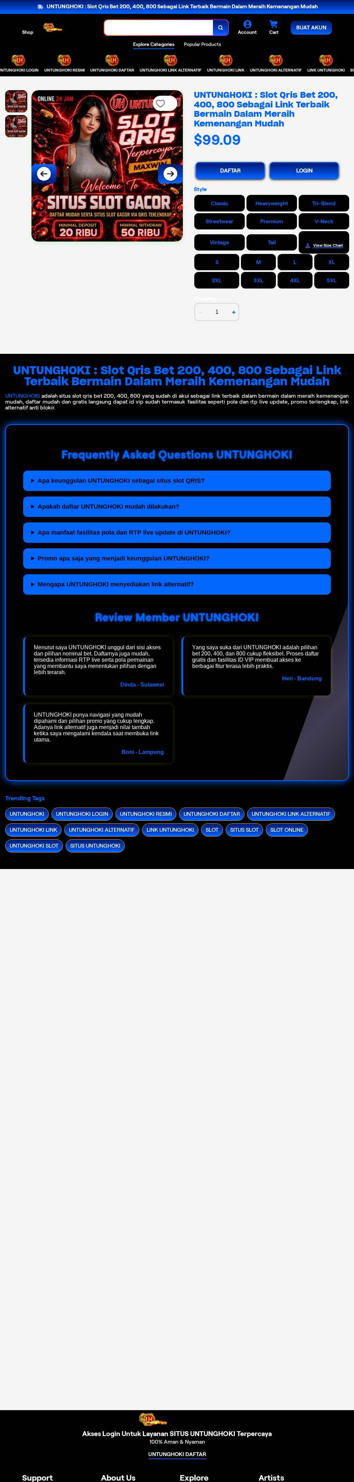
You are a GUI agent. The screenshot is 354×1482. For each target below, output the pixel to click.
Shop (27, 32)
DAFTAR (230, 170)
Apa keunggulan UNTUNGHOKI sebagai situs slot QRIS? (121, 480)
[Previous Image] (43, 173)
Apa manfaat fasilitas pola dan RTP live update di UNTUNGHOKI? (134, 532)
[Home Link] (69, 27)
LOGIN (304, 170)
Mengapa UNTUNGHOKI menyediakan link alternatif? (116, 584)
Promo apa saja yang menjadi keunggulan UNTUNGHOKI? (123, 558)
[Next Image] (170, 173)
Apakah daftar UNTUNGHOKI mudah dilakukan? (108, 506)
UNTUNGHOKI (22, 396)
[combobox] (158, 28)
